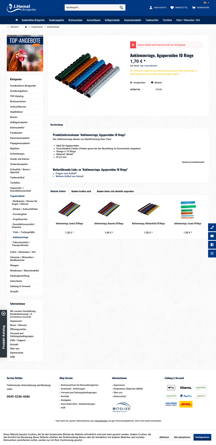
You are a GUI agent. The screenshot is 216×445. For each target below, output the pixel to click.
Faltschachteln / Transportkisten (21, 244)
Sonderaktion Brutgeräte (23, 85)
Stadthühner (16, 111)
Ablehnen (164, 437)
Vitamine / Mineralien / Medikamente (22, 259)
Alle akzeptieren (182, 437)
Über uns (14, 348)
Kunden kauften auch (81, 191)
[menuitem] (199, 7)
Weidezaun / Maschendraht (24, 270)
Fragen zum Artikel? (66, 173)
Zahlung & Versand (20, 286)
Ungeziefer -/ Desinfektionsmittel (20, 189)
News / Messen (18, 325)
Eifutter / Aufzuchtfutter (25, 209)
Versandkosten (101, 421)
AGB (12, 356)
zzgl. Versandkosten (148, 66)
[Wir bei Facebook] (212, 245)
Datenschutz (16, 352)
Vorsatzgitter (19, 214)
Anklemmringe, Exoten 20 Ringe (69, 223)
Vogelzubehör (17, 196)
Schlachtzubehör (19, 164)
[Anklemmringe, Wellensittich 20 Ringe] (148, 209)
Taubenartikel (17, 177)
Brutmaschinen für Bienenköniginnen (80, 385)
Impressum (16, 321)
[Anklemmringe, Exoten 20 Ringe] (69, 209)
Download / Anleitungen (73, 388)
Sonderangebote (19, 91)
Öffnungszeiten (18, 329)
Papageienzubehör (20, 143)
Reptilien (14, 148)
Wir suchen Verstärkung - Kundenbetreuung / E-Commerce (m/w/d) (23, 314)
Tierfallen (15, 182)
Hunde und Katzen (19, 159)
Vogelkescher (20, 219)
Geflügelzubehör (19, 122)
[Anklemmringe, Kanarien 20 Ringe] (109, 209)
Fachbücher (16, 132)
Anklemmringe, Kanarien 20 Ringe (108, 223)
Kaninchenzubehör (20, 138)
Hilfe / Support (18, 340)
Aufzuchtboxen (18, 106)
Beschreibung (56, 124)
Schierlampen (17, 153)
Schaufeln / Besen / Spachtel (20, 171)
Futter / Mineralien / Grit (23, 252)
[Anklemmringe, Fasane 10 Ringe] (188, 209)
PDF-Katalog (17, 96)
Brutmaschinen (18, 101)
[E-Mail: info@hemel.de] (212, 236)
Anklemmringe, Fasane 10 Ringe (187, 223)
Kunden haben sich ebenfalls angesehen (115, 191)
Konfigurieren (202, 437)
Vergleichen (139, 82)
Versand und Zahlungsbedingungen (22, 335)
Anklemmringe (20, 237)
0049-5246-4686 (18, 396)
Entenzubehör (17, 127)
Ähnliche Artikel (58, 191)
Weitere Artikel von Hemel (69, 176)
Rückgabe (66, 400)
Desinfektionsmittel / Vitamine (23, 226)
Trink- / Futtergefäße (23, 232)
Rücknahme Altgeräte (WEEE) (128, 388)
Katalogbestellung (19, 275)
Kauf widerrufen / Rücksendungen (78, 404)
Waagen (14, 265)
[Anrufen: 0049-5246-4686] (212, 227)
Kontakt (14, 291)
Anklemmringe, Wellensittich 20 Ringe (148, 223)
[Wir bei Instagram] (212, 253)
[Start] (16, 20)
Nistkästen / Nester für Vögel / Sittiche (24, 202)
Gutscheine (16, 281)
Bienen (13, 117)
